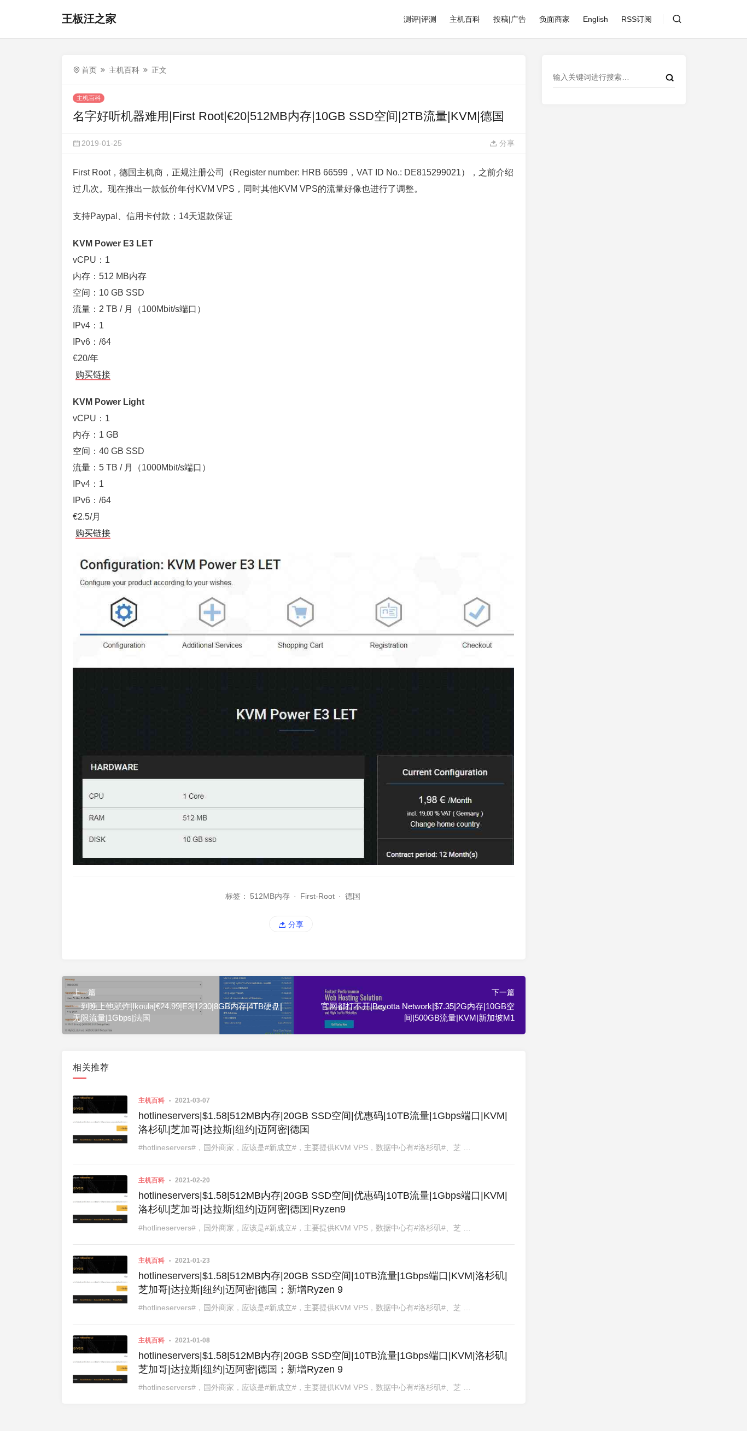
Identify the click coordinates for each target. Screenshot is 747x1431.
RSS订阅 (636, 19)
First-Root (317, 896)
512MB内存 (270, 896)
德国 (352, 896)
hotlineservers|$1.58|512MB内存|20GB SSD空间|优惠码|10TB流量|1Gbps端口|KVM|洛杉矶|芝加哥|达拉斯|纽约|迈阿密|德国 (322, 1122)
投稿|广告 (509, 19)
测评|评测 (420, 19)
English (595, 19)
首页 (89, 70)
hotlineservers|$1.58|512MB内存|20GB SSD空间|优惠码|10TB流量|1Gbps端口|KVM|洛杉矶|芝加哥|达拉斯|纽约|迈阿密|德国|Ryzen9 (322, 1202)
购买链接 (92, 374)
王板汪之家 (89, 19)
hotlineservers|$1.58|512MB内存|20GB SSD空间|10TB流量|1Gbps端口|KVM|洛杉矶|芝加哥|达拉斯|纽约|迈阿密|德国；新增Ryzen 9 (322, 1282)
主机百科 (465, 19)
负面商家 (554, 19)
